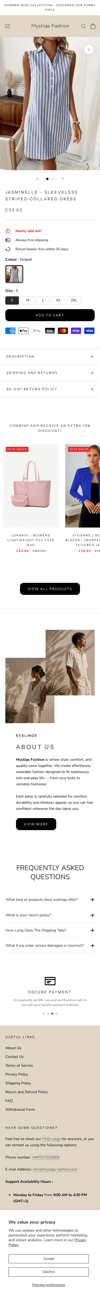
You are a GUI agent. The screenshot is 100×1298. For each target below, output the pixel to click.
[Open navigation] (7, 26)
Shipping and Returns (32, 373)
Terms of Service (19, 1065)
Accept (48, 1258)
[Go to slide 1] (44, 1014)
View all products (50, 589)
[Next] (63, 178)
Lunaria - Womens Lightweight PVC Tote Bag (30, 540)
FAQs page (51, 1138)
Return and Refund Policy (26, 1091)
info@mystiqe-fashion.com (55, 1169)
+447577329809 (45, 1157)
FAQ (9, 1100)
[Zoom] (88, 49)
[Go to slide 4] (56, 1014)
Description (20, 357)
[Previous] (37, 178)
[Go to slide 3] (52, 1014)
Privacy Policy (16, 1074)
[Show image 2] (53, 179)
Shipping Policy (18, 1083)
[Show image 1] (47, 179)
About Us (13, 1047)
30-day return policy (31, 389)
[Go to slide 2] (48, 1014)
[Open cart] (93, 26)
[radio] (14, 274)
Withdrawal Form (20, 1109)
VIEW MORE (36, 824)
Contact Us (14, 1056)
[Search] (83, 26)
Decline (49, 1271)
